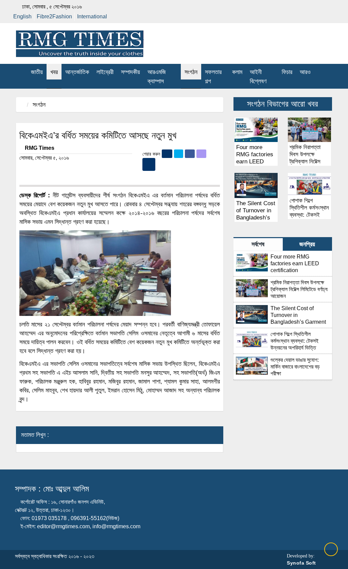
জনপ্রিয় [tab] (307, 244)
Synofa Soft (301, 563)
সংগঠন (39, 104)
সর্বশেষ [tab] (257, 244)
